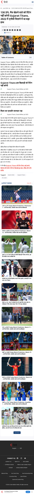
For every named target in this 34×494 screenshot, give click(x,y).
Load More (17, 432)
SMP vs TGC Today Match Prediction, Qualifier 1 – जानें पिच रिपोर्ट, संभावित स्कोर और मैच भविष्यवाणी (16, 403)
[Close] (32, 492)
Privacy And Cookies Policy (24, 464)
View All (29, 183)
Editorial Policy (4, 473)
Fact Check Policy (15, 473)
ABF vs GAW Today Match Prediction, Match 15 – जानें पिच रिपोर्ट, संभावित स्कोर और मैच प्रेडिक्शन (16, 353)
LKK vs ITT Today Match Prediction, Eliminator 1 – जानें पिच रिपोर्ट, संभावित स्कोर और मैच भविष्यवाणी (16, 206)
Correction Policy (13, 476)
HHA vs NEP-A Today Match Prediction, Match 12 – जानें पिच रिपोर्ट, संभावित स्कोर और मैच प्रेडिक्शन (16, 231)
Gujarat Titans (21, 175)
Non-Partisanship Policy (27, 473)
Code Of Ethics (23, 476)
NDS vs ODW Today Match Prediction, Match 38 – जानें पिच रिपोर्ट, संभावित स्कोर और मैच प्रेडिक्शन (17, 378)
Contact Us (8, 461)
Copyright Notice (9, 464)
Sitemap (11, 467)
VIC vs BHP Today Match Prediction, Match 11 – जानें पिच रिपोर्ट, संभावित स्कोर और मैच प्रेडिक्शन (16, 328)
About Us (17, 461)
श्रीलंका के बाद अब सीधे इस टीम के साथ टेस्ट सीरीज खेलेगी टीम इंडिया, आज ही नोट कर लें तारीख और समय (16, 427)
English (14, 448)
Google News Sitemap (21, 467)
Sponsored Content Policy (18, 479)
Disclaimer (26, 461)
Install (28, 491)
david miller (11, 175)
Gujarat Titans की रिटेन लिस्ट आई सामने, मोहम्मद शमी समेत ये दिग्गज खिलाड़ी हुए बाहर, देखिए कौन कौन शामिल (16, 168)
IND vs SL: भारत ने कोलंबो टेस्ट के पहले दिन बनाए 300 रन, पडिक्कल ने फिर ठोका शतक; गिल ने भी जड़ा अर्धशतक (16, 303)
